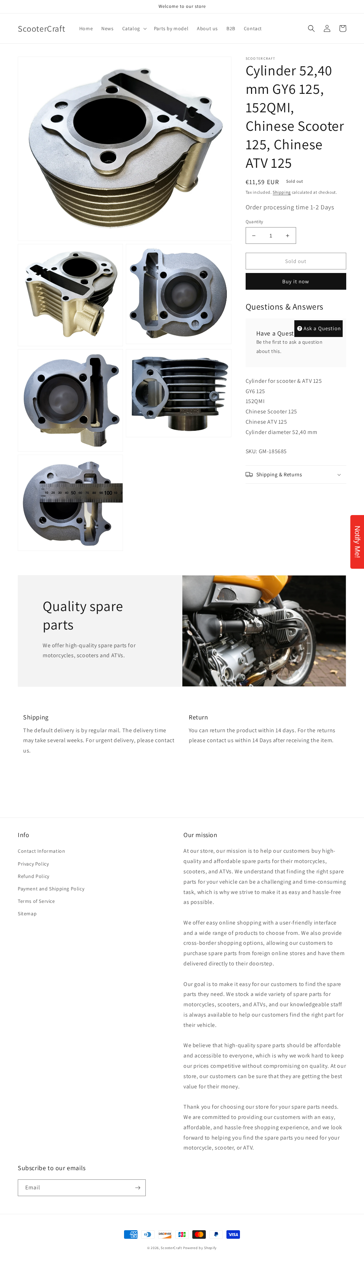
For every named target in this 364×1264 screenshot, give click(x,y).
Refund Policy (33, 876)
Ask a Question (322, 328)
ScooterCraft (171, 1248)
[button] (134, 28)
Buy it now (295, 281)
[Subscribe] (137, 1187)
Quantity (254, 222)
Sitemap (27, 913)
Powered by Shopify (200, 1248)
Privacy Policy (33, 864)
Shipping (282, 192)
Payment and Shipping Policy (51, 888)
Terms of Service (36, 901)
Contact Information (41, 851)
